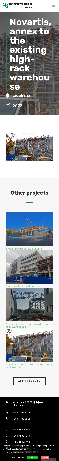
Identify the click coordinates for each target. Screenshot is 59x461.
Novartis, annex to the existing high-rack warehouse (29, 366)
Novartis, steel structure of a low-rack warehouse (27, 325)
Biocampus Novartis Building (24, 248)
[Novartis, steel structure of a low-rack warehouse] (29, 304)
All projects (29, 381)
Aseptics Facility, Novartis (22, 286)
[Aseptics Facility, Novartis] (29, 267)
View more (22, 452)
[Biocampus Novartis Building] (29, 229)
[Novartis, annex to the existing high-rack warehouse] (29, 345)
